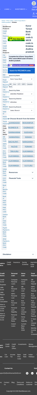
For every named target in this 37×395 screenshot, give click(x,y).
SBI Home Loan (23, 289)
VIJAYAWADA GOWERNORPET (14, 161)
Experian (3, 284)
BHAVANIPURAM (28, 123)
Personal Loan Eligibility (14, 310)
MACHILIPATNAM (14, 142)
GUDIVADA (28, 132)
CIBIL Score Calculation (4, 299)
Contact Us (6, 383)
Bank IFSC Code (19, 357)
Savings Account (5, 66)
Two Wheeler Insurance (6, 107)
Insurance (16, 262)
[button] (14, 123)
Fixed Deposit (5, 81)
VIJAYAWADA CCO (14, 156)
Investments (22, 344)
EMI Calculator (6, 76)
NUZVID (14, 146)
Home (3, 20)
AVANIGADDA (14, 123)
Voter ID (4, 113)
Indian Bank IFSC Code (5, 172)
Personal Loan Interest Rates (14, 318)
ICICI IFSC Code (4, 180)
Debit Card (4, 61)
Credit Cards (9, 263)
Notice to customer (29, 383)
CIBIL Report (2, 293)
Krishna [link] (14, 22)
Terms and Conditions (20, 383)
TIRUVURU (14, 151)
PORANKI (28, 146)
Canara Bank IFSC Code (5, 163)
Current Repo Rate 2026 (23, 327)
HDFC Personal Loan (14, 296)
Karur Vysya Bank (20, 20)
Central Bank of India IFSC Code (5, 220)
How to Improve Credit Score (3, 308)
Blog (13, 382)
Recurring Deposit (6, 86)
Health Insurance (6, 101)
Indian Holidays (31, 355)
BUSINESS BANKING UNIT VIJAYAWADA (14, 127)
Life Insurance (6, 91)
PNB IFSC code (4, 210)
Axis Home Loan (23, 303)
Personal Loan (6, 37)
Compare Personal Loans (14, 282)
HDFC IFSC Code (5, 146)
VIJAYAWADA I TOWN (28, 161)
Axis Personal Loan (14, 303)
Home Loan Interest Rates (23, 311)
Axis (14, 84)
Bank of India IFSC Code (4, 200)
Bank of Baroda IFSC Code (5, 189)
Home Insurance (6, 118)
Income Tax (12, 355)
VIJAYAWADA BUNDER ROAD (28, 151)
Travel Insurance (6, 123)
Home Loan (5, 42)
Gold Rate (24, 355)
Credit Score (5, 47)
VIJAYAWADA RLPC (14, 165)
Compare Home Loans (24, 282)
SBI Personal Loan (14, 289)
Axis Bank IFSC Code (4, 154)
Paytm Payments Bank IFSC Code (6, 232)
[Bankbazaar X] (27, 373)
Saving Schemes (6, 71)
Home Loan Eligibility (24, 319)
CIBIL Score (2, 288)
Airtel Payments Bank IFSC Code (6, 243)
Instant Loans (13, 325)
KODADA (28, 137)
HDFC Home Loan (23, 296)
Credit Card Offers (14, 346)
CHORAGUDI (28, 127)
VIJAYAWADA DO (28, 156)
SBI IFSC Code (4, 139)
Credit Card (5, 32)
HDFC (23, 84)
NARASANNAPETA (28, 142)
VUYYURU (28, 165)
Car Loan (4, 56)
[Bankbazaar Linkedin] (32, 373)
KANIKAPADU (14, 137)
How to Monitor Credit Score (2, 317)
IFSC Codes (9, 20)
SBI (10, 84)
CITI (19, 84)
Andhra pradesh (6, 22)
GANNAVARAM (14, 132)
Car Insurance (6, 96)
